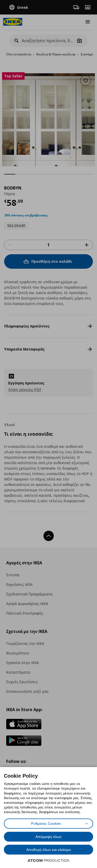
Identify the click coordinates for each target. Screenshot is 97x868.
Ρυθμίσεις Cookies (46, 823)
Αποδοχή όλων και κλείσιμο (48, 850)
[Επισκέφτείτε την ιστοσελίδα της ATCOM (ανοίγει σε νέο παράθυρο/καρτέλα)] (49, 860)
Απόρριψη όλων (48, 837)
